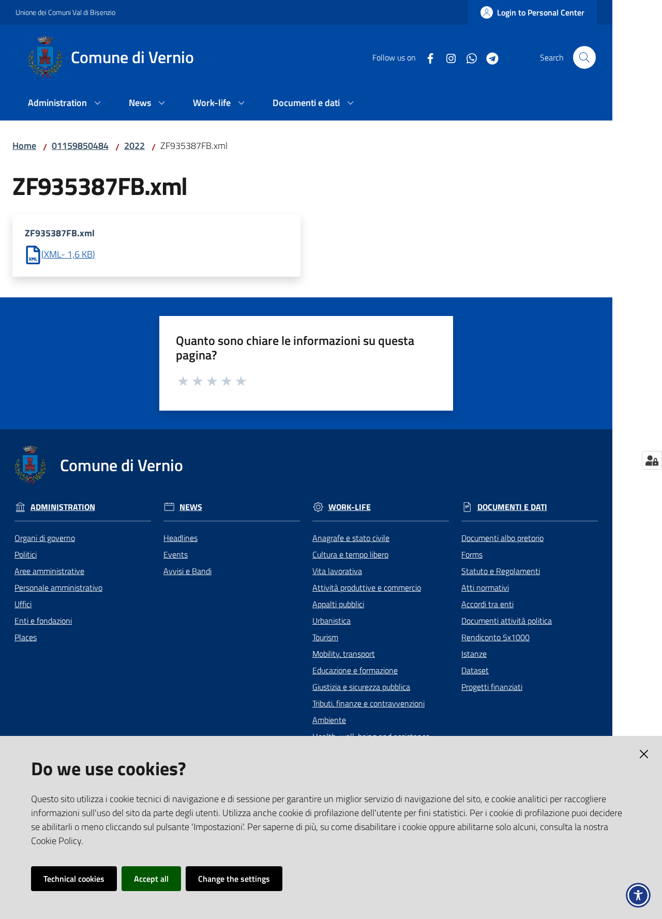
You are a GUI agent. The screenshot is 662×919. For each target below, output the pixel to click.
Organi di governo (44, 538)
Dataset (475, 670)
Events (175, 554)
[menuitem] (66, 103)
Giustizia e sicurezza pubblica (361, 687)
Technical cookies (73, 878)
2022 (134, 146)
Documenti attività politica (506, 620)
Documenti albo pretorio (502, 538)
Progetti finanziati (491, 687)
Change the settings (234, 878)
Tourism (325, 637)
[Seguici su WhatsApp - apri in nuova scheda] (467, 57)
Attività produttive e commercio (366, 587)
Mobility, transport (343, 653)
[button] (584, 57)
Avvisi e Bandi (187, 571)
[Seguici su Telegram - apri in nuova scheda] (488, 57)
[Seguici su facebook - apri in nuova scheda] (426, 57)
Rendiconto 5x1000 (495, 637)
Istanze (474, 653)
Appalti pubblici (338, 604)
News (190, 507)
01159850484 (80, 146)
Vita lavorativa (337, 571)
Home (24, 146)
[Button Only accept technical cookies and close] (644, 754)
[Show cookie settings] (652, 460)
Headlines (180, 538)
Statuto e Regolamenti (500, 571)
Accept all (151, 878)
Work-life (349, 507)
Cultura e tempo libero (350, 554)
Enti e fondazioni (43, 620)
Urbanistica (331, 620)
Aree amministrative (49, 571)
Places (25, 637)
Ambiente (329, 720)
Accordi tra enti (487, 604)
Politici (25, 554)
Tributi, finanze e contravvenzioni (368, 703)
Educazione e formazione (355, 670)
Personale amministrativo (58, 587)
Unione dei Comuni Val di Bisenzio (65, 12)
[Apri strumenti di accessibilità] (638, 895)
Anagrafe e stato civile (350, 538)
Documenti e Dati (512, 507)
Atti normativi (485, 587)
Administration (63, 507)
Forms (472, 554)
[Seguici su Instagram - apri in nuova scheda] (447, 57)
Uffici (23, 604)
